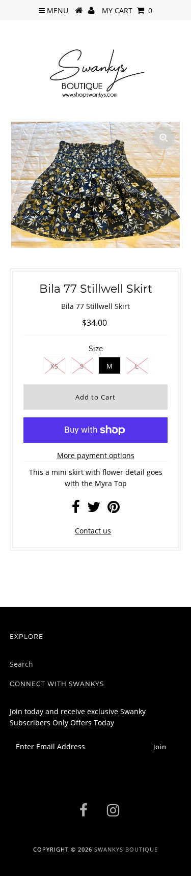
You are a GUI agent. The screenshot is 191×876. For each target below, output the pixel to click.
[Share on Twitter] (93, 509)
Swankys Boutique (126, 849)
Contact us (93, 530)
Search (21, 664)
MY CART (127, 10)
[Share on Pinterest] (113, 509)
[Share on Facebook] (76, 509)
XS (54, 366)
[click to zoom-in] (163, 138)
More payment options (95, 455)
